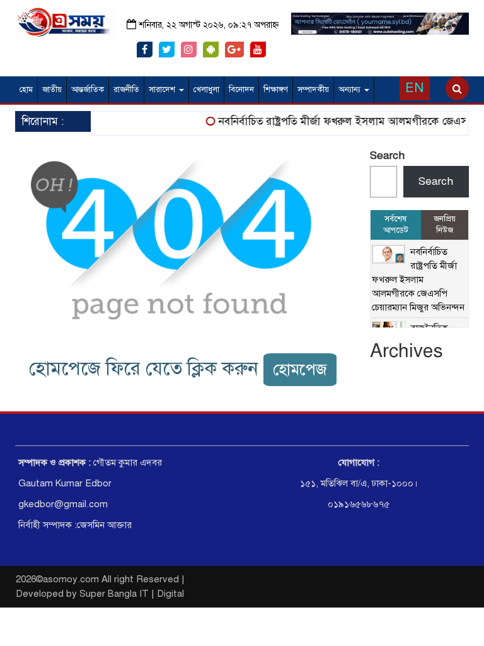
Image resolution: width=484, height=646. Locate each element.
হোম (26, 90)
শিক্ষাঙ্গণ (275, 90)
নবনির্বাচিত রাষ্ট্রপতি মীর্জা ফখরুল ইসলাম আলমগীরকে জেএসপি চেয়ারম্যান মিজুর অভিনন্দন (418, 279)
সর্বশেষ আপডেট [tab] (395, 225)
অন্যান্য (350, 90)
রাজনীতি (126, 90)
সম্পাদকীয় (313, 90)
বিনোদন (241, 90)
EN (414, 88)
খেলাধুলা (206, 90)
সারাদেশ (163, 90)
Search (387, 155)
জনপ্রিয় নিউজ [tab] (445, 225)
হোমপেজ (300, 369)
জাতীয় (52, 90)
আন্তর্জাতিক (87, 90)
